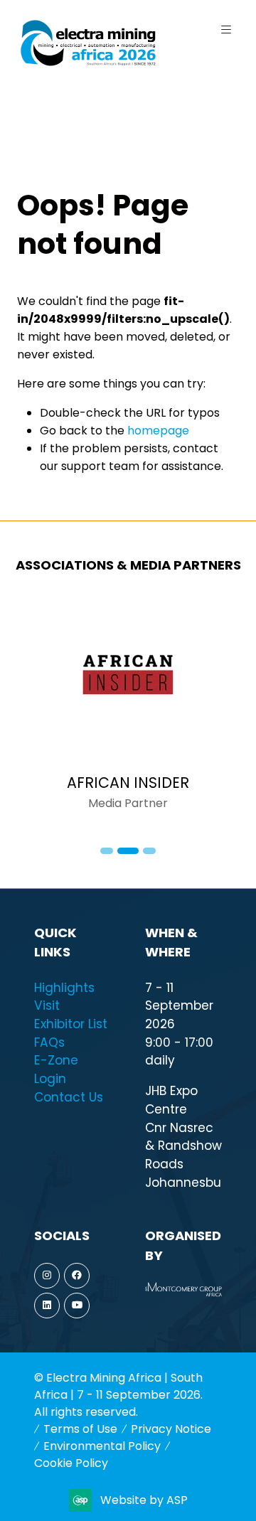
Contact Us (68, 1097)
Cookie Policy (71, 1463)
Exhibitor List (70, 1023)
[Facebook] (77, 1275)
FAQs (49, 1042)
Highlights (64, 987)
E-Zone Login (56, 1069)
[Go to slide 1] (106, 851)
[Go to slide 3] (149, 851)
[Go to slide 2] (128, 851)
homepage (158, 430)
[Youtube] (77, 1305)
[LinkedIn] (47, 1305)
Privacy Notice (171, 1429)
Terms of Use (80, 1429)
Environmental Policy (102, 1446)
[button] (226, 30)
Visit (47, 1005)
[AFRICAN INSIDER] (128, 710)
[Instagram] (47, 1275)
